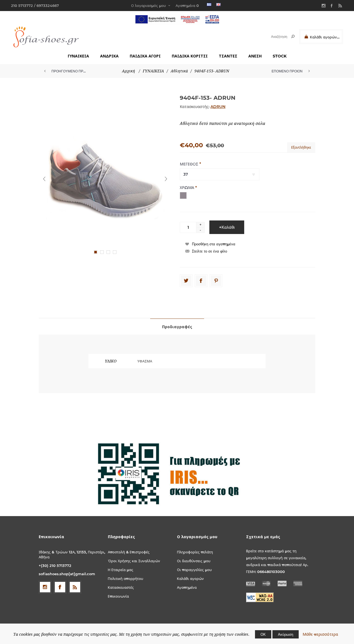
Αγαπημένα (187, 587)
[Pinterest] (216, 280)
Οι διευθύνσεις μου (193, 561)
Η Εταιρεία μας (120, 569)
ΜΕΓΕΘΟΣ (189, 163)
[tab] (177, 327)
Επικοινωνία (118, 596)
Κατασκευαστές (121, 587)
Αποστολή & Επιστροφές (129, 552)
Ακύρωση (285, 634)
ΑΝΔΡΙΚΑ (109, 56)
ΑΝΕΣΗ (255, 56)
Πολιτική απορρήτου (125, 578)
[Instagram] (323, 5)
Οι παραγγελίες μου (194, 569)
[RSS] (340, 5)
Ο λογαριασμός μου (148, 5)
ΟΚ (263, 634)
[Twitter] (186, 280)
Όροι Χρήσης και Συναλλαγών (134, 561)
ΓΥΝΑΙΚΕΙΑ (78, 56)
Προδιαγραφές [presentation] (177, 326)
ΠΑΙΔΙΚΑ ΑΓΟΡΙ (145, 56)
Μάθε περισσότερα (320, 634)
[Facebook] (332, 5)
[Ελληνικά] (209, 4)
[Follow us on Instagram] (45, 587)
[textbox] (274, 36)
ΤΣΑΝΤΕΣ (228, 56)
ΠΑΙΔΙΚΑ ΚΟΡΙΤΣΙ (190, 56)
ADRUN (217, 106)
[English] (218, 4)
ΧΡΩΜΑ (187, 187)
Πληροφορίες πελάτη (195, 552)
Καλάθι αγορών (190, 578)
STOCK (280, 56)
